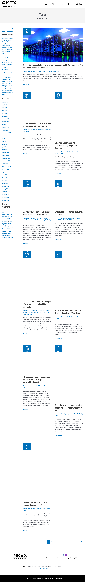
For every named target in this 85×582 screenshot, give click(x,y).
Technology (78, 152)
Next (81, 542)
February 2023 (5, 200)
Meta (39, 386)
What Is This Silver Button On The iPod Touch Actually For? (7, 62)
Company (48, 558)
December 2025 (6, 124)
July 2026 (4, 105)
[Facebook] (63, 555)
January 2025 (5, 155)
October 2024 (5, 163)
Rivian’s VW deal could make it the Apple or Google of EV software (69, 311)
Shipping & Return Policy (76, 558)
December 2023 (6, 191)
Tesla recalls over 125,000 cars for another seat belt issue (36, 503)
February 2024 (5, 186)
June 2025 (4, 141)
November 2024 (6, 161)
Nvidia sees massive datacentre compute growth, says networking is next (36, 379)
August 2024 (5, 169)
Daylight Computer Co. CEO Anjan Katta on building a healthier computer (37, 304)
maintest (4, 231)
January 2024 (5, 189)
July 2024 (4, 172)
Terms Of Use (56, 558)
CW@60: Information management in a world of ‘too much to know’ (7, 71)
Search (10, 30)
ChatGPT (57, 220)
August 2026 (5, 102)
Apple (42, 310)
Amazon (40, 218)
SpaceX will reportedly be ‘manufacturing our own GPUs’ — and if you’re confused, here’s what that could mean (53, 66)
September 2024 (6, 166)
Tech (49, 71)
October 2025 (5, 130)
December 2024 (6, 158)
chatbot (78, 218)
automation (72, 218)
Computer (46, 218)
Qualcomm (34, 312)
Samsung (39, 312)
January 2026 (5, 121)
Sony (70, 152)
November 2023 (6, 194)
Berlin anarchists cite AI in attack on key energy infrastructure (37, 124)
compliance (39, 508)
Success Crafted (6, 211)
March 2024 (5, 183)
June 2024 (4, 175)
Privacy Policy (65, 558)
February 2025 (5, 152)
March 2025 (5, 149)
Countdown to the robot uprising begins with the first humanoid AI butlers (68, 408)
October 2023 (5, 197)
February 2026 (5, 119)
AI (36, 71)
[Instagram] (66, 555)
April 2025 (4, 147)
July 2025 (4, 138)
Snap (44, 312)
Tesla (52, 71)
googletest (5, 221)
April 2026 (4, 113)
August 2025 (5, 136)
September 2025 (6, 133)
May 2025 (4, 144)
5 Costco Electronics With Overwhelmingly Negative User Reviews (67, 145)
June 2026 (4, 107)
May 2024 (4, 177)
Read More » (26, 84)
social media (41, 129)
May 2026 (4, 110)
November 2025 (6, 127)
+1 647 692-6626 (43, 568)
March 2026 (5, 116)
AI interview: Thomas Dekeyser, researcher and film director (36, 213)
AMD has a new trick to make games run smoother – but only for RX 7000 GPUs (7, 225)
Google (40, 71)
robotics (71, 414)
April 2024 (4, 180)
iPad (29, 312)
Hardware (44, 71)
